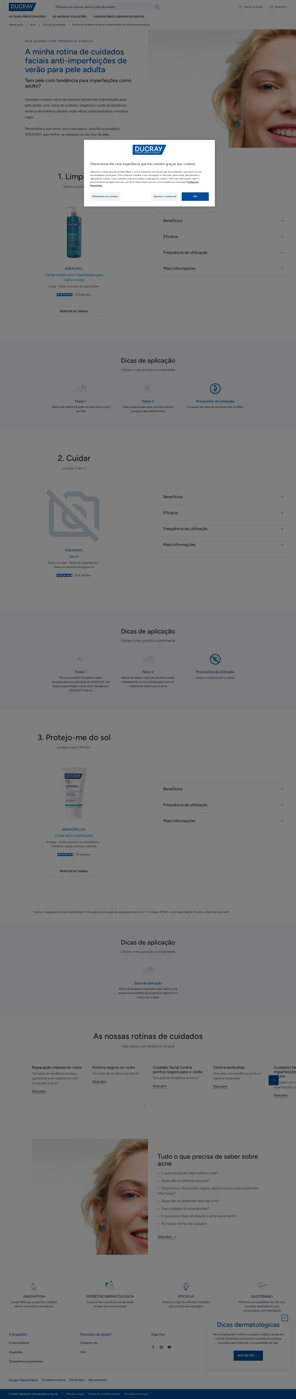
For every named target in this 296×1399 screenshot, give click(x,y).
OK (195, 196)
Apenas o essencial (165, 196)
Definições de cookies (105, 196)
